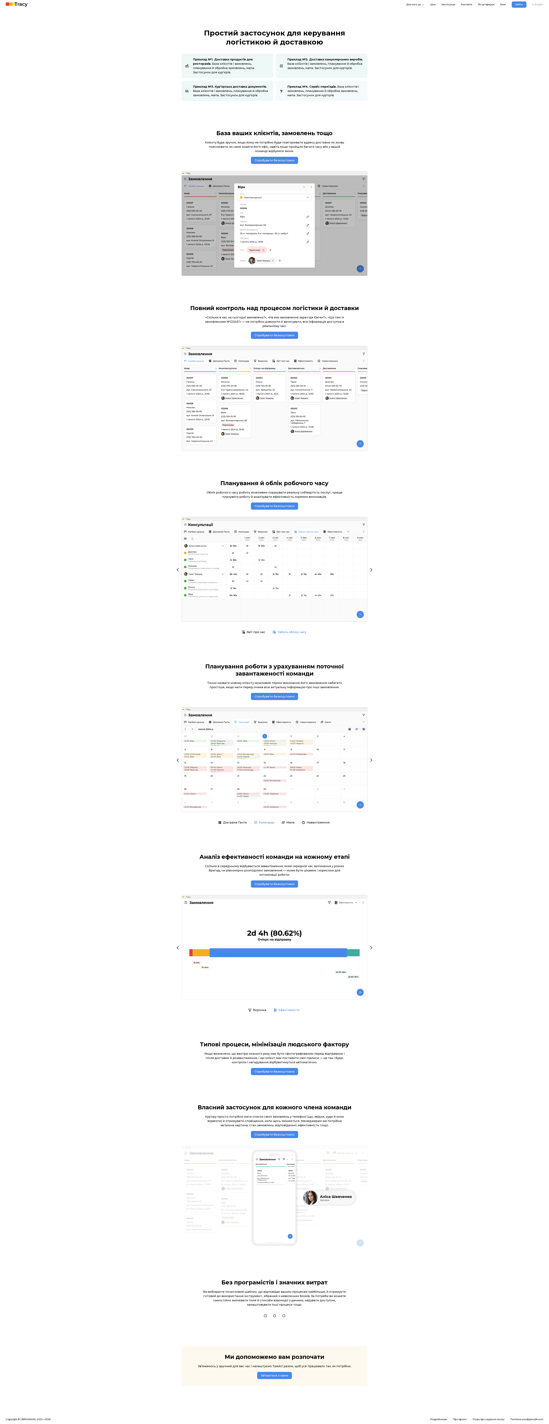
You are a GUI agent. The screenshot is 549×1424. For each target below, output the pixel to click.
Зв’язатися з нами (274, 1375)
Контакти (466, 4)
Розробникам (438, 1419)
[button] (178, 570)
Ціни (433, 4)
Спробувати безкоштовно (274, 160)
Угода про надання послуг (489, 1419)
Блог (503, 4)
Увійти (519, 4)
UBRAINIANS (28, 1419)
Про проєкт (460, 1419)
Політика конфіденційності (526, 1419)
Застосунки (448, 4)
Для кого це (413, 4)
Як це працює (486, 4)
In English (537, 4)
